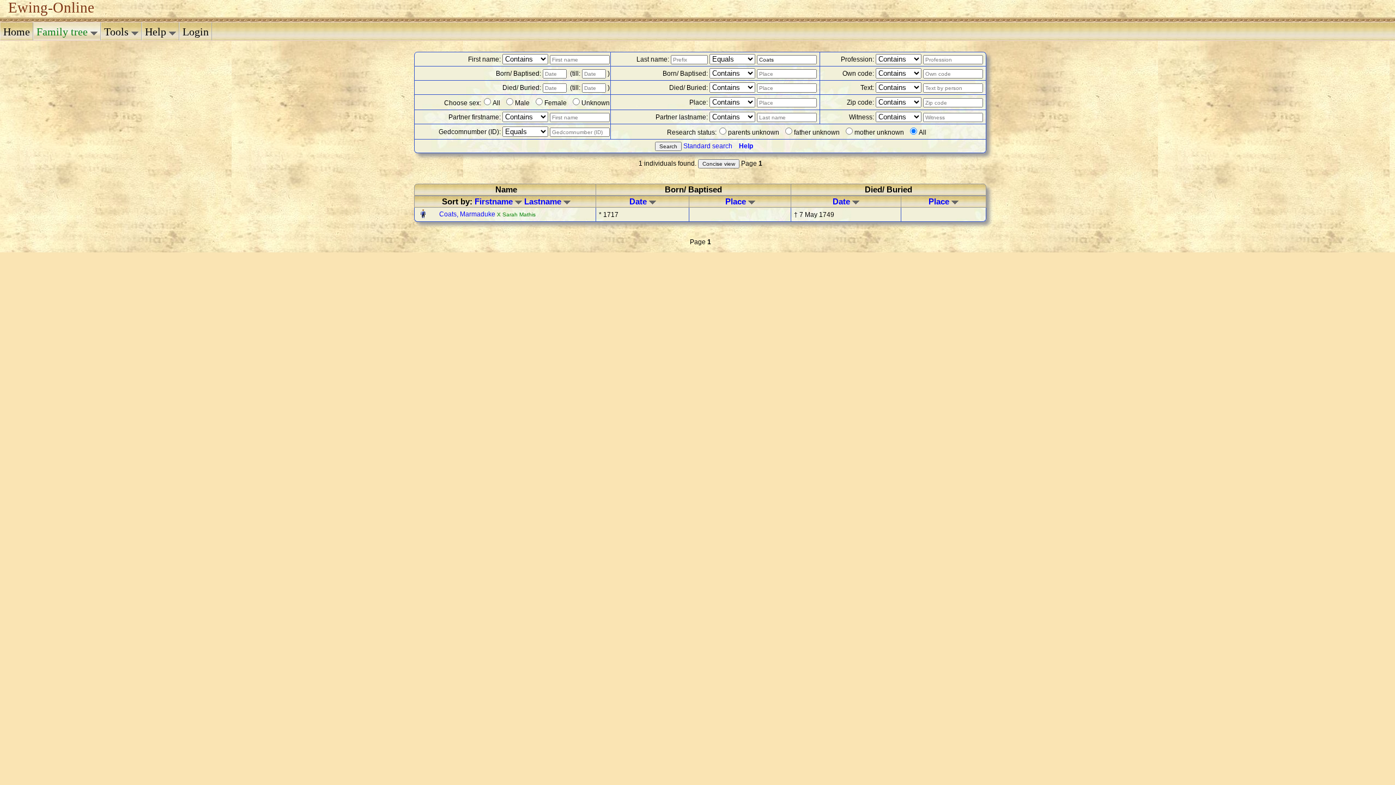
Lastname (543, 201)
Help (157, 32)
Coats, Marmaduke (468, 214)
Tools (117, 32)
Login (196, 32)
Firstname (495, 201)
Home (16, 32)
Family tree (63, 32)
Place (736, 201)
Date (639, 201)
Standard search (707, 146)
